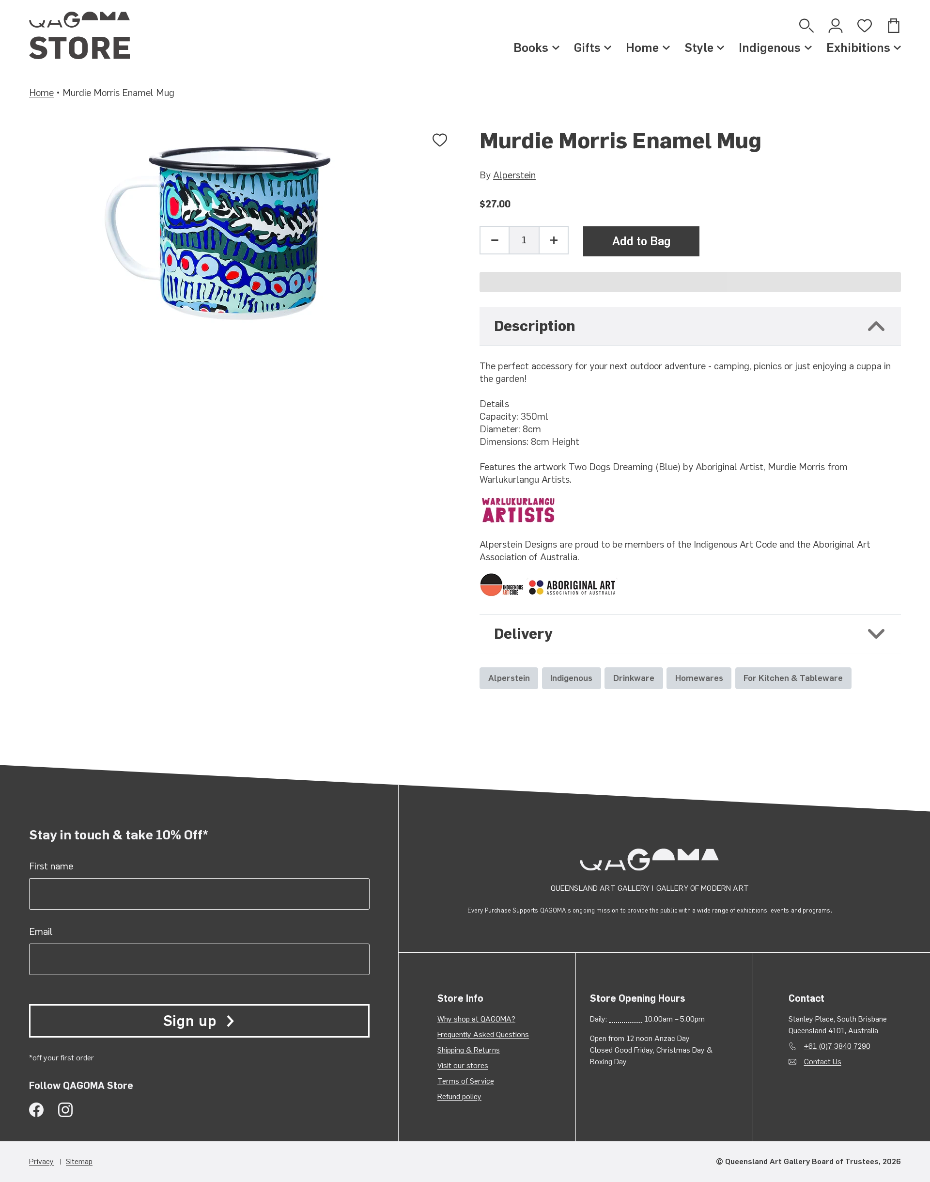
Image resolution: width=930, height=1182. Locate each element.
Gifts (587, 47)
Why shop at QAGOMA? (476, 1019)
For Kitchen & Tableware (793, 678)
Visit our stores (462, 1065)
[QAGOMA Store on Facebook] (36, 1110)
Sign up (190, 1021)
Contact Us (822, 1061)
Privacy (41, 1161)
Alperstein (514, 175)
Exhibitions (858, 47)
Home (642, 47)
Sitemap (79, 1161)
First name (51, 866)
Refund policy (459, 1096)
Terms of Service (465, 1081)
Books (530, 47)
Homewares (699, 678)
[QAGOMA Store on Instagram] (65, 1110)
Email (41, 931)
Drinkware (633, 678)
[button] (690, 282)
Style (698, 47)
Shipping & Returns (468, 1050)
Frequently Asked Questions (483, 1034)
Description (534, 326)
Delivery (523, 634)
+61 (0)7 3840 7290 (837, 1046)
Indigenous (770, 47)
